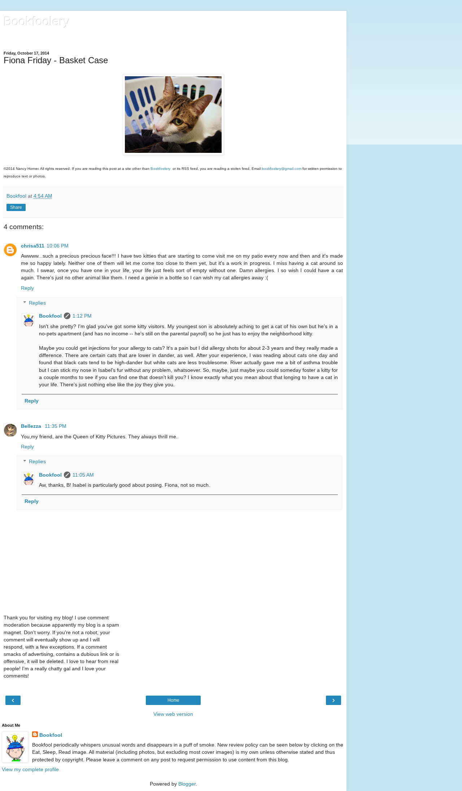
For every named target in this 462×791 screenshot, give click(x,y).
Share (16, 207)
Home (173, 700)
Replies (37, 303)
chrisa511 (32, 246)
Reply (27, 288)
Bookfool (50, 316)
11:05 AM (83, 475)
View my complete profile (30, 769)
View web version (173, 714)
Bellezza (32, 426)
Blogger (187, 784)
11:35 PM (55, 426)
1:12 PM (82, 316)
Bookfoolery (37, 21)
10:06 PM (58, 246)
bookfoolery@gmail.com (281, 169)
